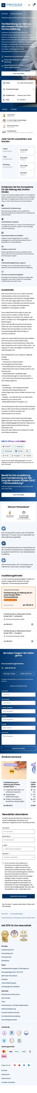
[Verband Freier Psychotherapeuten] (4, 1033)
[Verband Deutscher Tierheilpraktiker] (19, 1033)
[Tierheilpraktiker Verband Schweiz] (11, 1040)
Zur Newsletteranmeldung (10, 1016)
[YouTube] (19, 1065)
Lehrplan (4, 979)
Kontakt (14, 109)
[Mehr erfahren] (32, 624)
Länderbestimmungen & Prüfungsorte (15, 968)
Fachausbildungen (16, 14)
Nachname (5, 699)
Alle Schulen (5, 998)
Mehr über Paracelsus (9, 976)
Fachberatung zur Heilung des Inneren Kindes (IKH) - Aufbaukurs (17, 615)
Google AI (17, 456)
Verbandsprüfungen (8, 983)
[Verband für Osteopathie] (26, 1033)
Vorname (4, 691)
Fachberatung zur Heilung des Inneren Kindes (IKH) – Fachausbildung (18, 18)
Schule (3, 724)
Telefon (4, 716)
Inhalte (4, 109)
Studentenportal (7, 950)
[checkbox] (3, 863)
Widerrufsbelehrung (8, 1009)
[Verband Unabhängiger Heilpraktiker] (11, 1033)
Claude (28, 456)
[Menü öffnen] (3, 5)
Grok (6, 456)
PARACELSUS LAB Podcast (10, 994)
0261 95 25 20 (10, 668)
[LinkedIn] (29, 1065)
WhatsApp (8, 451)
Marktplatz (5, 961)
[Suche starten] (29, 5)
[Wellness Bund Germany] (4, 1040)
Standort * (6, 854)
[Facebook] (24, 1065)
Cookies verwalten (8, 1082)
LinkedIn (20, 451)
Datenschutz (6, 1078)
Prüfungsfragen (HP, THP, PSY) (12, 972)
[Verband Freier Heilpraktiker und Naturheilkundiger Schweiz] (19, 1040)
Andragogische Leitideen (10, 987)
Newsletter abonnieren (18, 896)
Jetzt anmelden (18, 73)
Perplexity (20, 446)
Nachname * (6, 836)
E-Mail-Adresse (6, 708)
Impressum (5, 1074)
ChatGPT (8, 446)
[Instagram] (15, 1065)
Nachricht (4, 732)
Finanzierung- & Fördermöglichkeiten (14, 1005)
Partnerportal (6, 957)
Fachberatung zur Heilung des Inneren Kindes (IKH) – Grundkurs (17, 632)
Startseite (4, 14)
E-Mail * (5, 845)
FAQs (3, 1002)
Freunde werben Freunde (10, 1012)
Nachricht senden (18, 748)
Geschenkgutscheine (9, 1020)
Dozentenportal (7, 953)
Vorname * (6, 828)
